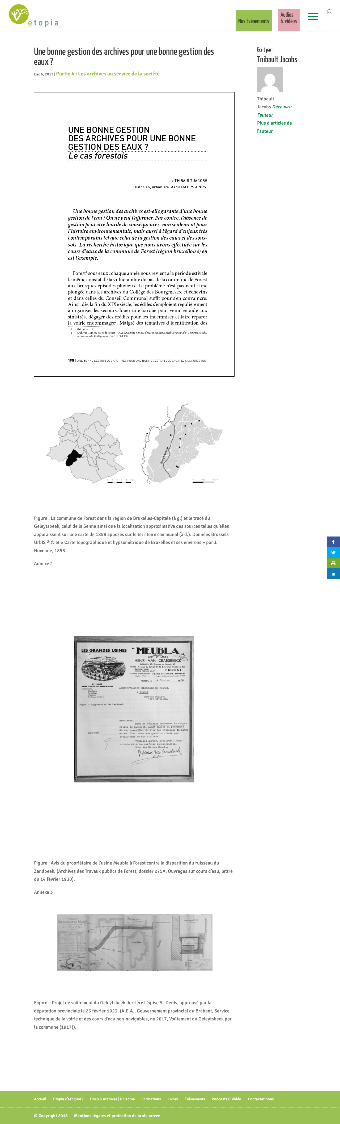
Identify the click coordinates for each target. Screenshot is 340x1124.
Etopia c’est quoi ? (68, 1099)
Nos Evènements (253, 21)
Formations (151, 1099)
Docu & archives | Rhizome (112, 1099)
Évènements (195, 1099)
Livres (173, 1099)
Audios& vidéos (288, 18)
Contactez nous (261, 1099)
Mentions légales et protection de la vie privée (117, 1115)
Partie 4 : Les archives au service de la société (108, 73)
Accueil (40, 1099)
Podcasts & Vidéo (226, 1099)
